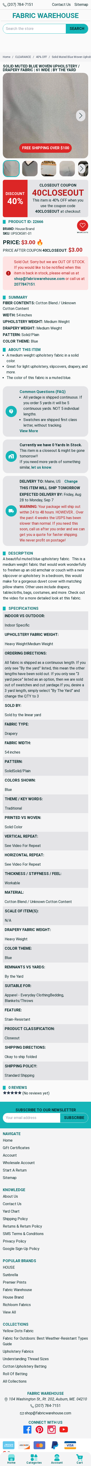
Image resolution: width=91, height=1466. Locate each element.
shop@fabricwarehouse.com (39, 278)
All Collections (15, 1381)
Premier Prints (14, 1282)
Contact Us (61, 4)
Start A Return (15, 1170)
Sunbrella (10, 1275)
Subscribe (74, 1117)
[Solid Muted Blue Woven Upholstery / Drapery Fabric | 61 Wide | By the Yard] (45, 115)
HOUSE (9, 1267)
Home (8, 1140)
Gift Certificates (16, 1148)
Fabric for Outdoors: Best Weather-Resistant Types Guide (45, 1341)
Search (77, 28)
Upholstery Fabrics (18, 1351)
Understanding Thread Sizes (26, 1359)
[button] (80, 115)
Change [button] (71, 481)
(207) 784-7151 (20, 4)
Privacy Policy (14, 1241)
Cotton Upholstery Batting (24, 1366)
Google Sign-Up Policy (21, 1248)
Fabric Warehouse (17, 1290)
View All (9, 1312)
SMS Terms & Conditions (23, 1234)
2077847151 (24, 284)
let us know (41, 467)
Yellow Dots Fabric (18, 1331)
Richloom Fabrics (17, 1305)
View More (29, 431)
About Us (10, 1196)
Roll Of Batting (15, 1374)
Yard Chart (11, 1211)
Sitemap (81, 4)
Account (10, 1155)
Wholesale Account (19, 1163)
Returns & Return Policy (22, 1226)
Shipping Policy (15, 1219)
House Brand (25, 229)
